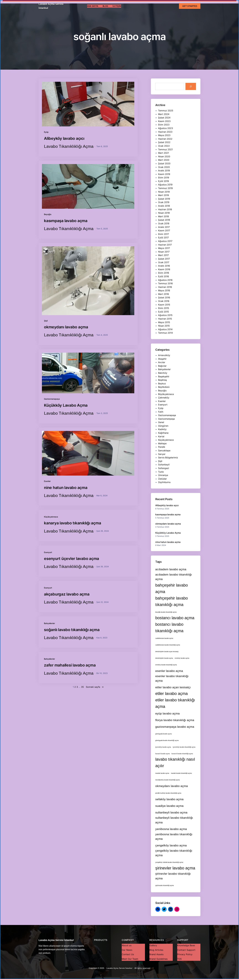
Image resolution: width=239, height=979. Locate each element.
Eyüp (46, 132)
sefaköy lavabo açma (169, 799)
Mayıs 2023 (164, 135)
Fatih (160, 411)
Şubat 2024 (164, 117)
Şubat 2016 (164, 297)
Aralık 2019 (164, 170)
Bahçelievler (49, 623)
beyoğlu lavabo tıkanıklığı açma (165, 612)
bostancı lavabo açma (174, 617)
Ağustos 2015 (165, 315)
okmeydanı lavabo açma (66, 327)
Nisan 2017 (164, 251)
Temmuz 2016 (165, 283)
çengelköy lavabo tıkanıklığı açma (173, 853)
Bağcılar (162, 365)
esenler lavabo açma (169, 670)
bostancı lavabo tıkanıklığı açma (169, 627)
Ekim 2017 (163, 234)
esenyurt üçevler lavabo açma (71, 558)
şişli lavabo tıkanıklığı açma (164, 885)
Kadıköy (162, 429)
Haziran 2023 (165, 131)
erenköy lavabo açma (182, 658)
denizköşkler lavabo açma (164, 658)
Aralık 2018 (164, 205)
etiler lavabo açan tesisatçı (173, 687)
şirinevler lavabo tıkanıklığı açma (173, 876)
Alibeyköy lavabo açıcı (64, 138)
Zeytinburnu (164, 482)
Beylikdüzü (163, 387)
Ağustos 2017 (165, 241)
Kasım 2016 (164, 269)
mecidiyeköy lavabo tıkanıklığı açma (167, 780)
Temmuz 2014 (165, 332)
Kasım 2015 (164, 304)
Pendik (161, 447)
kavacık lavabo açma (162, 753)
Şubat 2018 (164, 219)
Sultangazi (163, 468)
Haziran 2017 (165, 244)
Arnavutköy (164, 355)
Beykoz (162, 383)
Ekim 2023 (163, 124)
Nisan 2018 (164, 212)
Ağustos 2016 (165, 280)
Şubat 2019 (164, 198)
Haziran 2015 (165, 318)
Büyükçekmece (166, 394)
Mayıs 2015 (164, 322)
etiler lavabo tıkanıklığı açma (175, 703)
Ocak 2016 (163, 301)
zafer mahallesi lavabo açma (70, 665)
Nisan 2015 (164, 325)
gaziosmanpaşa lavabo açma (174, 726)
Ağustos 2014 (165, 329)
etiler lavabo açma (171, 693)
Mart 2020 (163, 160)
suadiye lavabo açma (169, 805)
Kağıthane (163, 432)
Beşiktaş (162, 380)
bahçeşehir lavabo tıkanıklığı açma (171, 601)
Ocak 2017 (163, 262)
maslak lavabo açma (162, 773)
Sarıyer (161, 454)
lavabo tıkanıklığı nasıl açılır (175, 762)
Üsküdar (162, 478)
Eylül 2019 (163, 181)
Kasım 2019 (164, 174)
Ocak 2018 (163, 223)
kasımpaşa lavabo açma (65, 220)
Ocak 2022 (164, 145)
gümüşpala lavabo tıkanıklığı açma (167, 740)
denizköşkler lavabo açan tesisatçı (167, 651)
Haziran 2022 (165, 138)
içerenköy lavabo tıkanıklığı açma (184, 747)
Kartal (161, 436)
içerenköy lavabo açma (163, 747)
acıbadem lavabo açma (170, 569)
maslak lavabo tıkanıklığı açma (181, 773)
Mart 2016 (163, 294)
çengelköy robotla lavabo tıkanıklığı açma (169, 862)
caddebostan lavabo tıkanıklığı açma (167, 645)
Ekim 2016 (163, 272)
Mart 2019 (163, 195)
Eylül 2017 (163, 237)
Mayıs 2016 (164, 290)
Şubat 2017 (164, 258)
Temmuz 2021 (165, 149)
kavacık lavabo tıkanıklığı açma (182, 753)
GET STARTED (189, 6)
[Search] (190, 86)
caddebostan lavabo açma (164, 638)
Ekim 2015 (163, 308)
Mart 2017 (163, 255)
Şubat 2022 (164, 142)
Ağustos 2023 (165, 128)
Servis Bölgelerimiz (168, 457)
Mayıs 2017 (164, 248)
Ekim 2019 (163, 177)
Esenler (47, 481)
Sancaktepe (164, 450)
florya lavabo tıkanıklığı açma (174, 720)
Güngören (163, 425)
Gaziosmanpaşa (166, 418)
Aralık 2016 (164, 265)
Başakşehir (163, 376)
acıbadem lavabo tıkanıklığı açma (173, 577)
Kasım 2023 (164, 121)
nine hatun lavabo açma (65, 487)
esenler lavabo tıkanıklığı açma (172, 678)
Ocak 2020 (164, 167)
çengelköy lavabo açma (171, 845)
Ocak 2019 (163, 202)
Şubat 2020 (164, 163)
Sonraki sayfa (95, 687)
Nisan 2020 (164, 156)
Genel (161, 422)
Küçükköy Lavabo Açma (66, 405)
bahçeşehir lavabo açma (171, 588)
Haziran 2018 (165, 209)
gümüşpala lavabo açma (163, 734)
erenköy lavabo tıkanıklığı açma (166, 665)
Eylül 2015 (163, 311)
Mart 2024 (163, 114)
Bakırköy (162, 373)
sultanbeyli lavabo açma (171, 812)
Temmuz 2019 (165, 188)
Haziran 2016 (165, 287)
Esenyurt (48, 552)
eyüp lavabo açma (167, 713)
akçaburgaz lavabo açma (66, 594)
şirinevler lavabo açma (175, 868)
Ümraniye (163, 475)
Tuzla (161, 471)
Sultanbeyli (164, 464)
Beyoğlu (47, 214)
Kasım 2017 (164, 230)
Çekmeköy (163, 397)
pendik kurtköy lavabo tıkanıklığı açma (168, 793)
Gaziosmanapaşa (52, 399)
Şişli (46, 321)
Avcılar (161, 362)
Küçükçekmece (51, 517)
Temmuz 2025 (165, 110)
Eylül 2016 (163, 276)
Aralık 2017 (164, 227)
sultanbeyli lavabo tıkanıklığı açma (174, 820)
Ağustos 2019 (165, 184)
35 (82, 687)
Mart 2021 (163, 152)
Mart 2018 (163, 216)
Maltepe (162, 443)
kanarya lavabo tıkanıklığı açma (72, 523)
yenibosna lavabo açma (171, 829)
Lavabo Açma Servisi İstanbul (56, 940)
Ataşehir (162, 358)
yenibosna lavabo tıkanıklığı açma (173, 836)
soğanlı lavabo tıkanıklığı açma (71, 629)
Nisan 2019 (164, 191)
